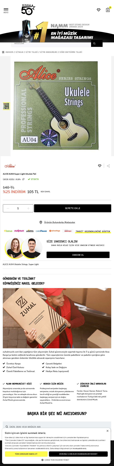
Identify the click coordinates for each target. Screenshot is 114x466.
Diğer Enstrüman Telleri (71, 52)
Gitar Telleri (32, 52)
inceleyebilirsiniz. (80, 448)
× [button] (107, 431)
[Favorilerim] (99, 10)
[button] (6, 106)
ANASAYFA (9, 52)
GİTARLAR (19, 52)
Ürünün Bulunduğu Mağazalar (59, 222)
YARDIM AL (78, 255)
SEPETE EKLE (72, 208)
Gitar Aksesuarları (48, 52)
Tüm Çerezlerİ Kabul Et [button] (26, 454)
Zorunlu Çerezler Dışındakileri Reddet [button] (78, 454)
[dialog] (56, 446)
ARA (98, 43)
